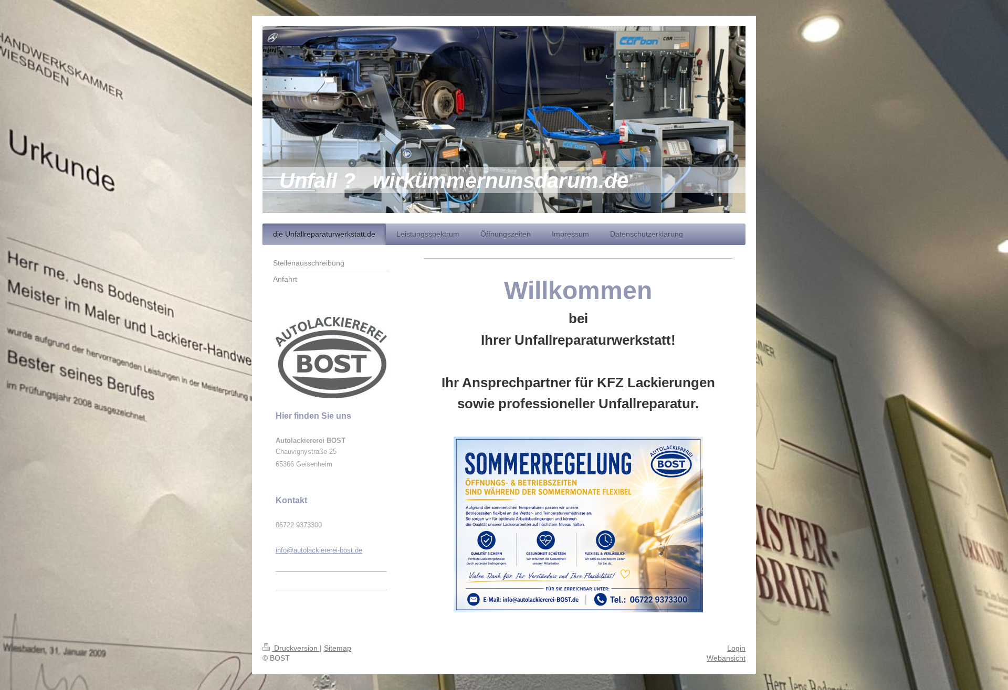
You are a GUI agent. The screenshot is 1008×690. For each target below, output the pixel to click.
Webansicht (726, 658)
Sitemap (337, 648)
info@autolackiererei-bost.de (319, 550)
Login (736, 648)
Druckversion (296, 648)
